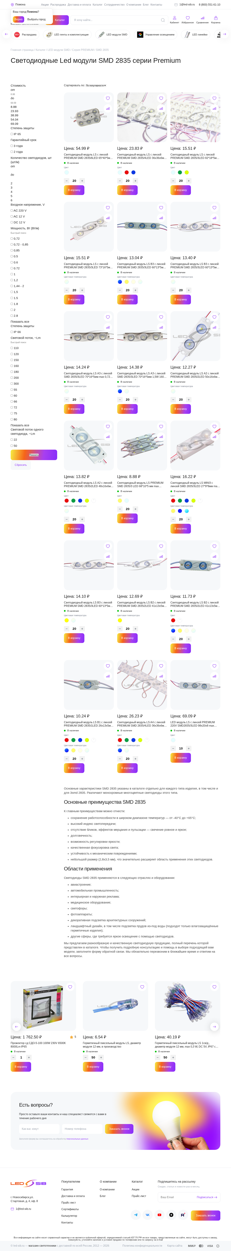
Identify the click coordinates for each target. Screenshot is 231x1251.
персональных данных (77, 1139)
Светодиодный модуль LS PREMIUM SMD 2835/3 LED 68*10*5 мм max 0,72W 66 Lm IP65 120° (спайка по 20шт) (140, 484)
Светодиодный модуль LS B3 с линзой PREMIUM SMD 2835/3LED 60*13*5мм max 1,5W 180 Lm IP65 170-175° (88, 604)
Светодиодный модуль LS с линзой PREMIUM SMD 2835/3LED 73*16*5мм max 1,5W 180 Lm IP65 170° (88, 266)
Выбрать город (36, 19)
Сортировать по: (74, 85)
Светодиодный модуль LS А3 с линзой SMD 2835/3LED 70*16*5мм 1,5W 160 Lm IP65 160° (141, 375)
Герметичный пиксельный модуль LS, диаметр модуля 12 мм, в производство (112, 1045)
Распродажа (58, 4)
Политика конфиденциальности (142, 1245)
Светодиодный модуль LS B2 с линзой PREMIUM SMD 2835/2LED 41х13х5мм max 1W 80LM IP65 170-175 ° (141, 604)
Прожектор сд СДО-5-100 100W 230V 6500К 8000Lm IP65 (38, 1045)
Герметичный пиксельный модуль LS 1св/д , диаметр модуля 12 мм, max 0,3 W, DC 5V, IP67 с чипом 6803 (185, 1045)
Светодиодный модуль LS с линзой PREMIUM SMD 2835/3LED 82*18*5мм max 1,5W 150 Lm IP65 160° (194, 156)
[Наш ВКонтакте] (148, 1215)
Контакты (156, 4)
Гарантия (67, 1189)
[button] (16, 1027)
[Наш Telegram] (136, 1215)
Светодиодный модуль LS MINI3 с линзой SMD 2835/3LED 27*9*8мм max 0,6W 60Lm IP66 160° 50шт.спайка (194, 484)
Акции (45, 4)
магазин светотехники (42, 1245)
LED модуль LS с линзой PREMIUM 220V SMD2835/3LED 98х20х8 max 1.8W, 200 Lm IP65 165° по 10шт (192, 724)
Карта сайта (174, 1245)
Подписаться (205, 1197)
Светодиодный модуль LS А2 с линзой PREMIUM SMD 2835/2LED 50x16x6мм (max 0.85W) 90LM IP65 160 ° (194, 375)
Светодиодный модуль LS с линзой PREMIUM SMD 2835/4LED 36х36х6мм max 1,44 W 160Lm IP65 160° (141, 156)
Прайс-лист (68, 1202)
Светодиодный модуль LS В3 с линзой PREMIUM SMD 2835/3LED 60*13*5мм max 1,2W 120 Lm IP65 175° (141, 266)
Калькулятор (69, 1215)
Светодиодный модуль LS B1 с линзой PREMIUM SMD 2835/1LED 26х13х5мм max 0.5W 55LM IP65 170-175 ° (88, 724)
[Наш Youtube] (159, 1215)
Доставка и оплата (79, 4)
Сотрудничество (114, 4)
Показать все (20, 321)
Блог (146, 4)
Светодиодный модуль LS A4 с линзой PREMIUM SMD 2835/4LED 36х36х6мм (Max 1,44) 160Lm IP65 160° (141, 724)
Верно (18, 19)
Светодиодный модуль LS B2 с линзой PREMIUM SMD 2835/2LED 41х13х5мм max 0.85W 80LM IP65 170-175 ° (194, 604)
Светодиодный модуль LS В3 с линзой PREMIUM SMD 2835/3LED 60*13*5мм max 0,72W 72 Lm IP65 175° (194, 266)
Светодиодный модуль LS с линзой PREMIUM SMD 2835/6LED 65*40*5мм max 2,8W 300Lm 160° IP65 (88, 156)
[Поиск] (163, 20)
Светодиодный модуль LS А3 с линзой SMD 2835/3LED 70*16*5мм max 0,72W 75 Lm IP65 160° (88, 375)
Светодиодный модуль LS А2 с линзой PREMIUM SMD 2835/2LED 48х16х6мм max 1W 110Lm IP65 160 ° (88, 484)
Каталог (97, 4)
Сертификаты (70, 1209)
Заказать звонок (119, 1128)
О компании (133, 4)
